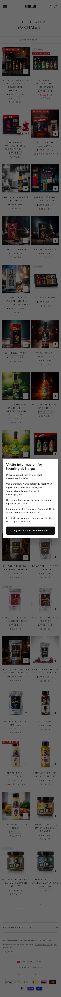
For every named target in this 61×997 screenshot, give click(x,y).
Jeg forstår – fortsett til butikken (30, 530)
